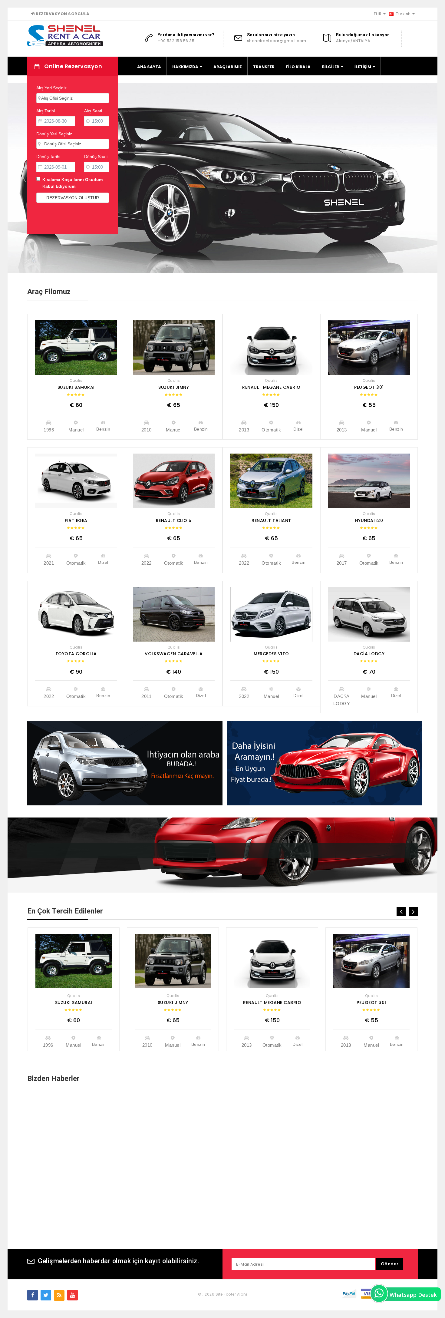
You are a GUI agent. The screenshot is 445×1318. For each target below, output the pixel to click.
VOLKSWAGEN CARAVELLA (174, 654)
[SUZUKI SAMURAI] (76, 347)
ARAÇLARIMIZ (227, 67)
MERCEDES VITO (271, 654)
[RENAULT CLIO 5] (174, 481)
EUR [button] (378, 14)
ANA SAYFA (149, 67)
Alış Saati (93, 110)
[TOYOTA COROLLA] (76, 614)
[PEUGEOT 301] (369, 347)
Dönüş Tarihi (48, 156)
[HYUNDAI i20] (369, 481)
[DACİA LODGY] (369, 614)
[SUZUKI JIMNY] (174, 347)
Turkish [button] (403, 14)
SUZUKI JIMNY (173, 387)
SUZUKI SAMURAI (76, 387)
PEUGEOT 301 (369, 387)
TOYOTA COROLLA (76, 654)
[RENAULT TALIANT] (271, 481)
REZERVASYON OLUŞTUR (72, 197)
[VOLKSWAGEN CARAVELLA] (174, 614)
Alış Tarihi (45, 110)
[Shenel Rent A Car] (65, 35)
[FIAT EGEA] (76, 481)
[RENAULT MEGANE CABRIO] (271, 347)
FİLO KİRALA (298, 67)
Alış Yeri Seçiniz (51, 87)
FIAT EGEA (76, 520)
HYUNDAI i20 (369, 520)
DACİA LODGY (369, 654)
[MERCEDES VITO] (271, 614)
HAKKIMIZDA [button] (185, 67)
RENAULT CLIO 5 (174, 520)
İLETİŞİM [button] (363, 67)
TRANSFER (264, 67)
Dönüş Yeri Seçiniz (54, 133)
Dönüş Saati (95, 156)
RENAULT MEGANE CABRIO (271, 387)
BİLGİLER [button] (331, 67)
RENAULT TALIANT (271, 520)
